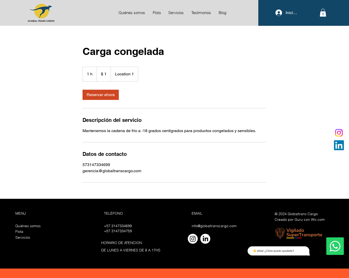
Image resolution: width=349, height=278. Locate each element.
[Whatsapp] (335, 246)
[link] (101, 95)
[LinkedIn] (339, 145)
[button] (323, 13)
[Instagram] (339, 133)
